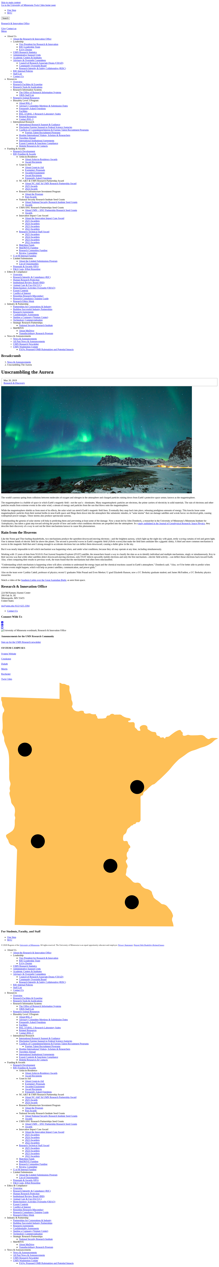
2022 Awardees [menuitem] (32, 229)
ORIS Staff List (26, 1009)
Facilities (23, 1025)
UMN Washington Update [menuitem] (25, 346)
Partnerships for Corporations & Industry (32, 1220)
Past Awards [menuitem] (31, 197)
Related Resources (27, 1030)
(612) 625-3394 (22, 606)
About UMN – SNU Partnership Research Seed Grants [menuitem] (51, 210)
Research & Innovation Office (15, 23)
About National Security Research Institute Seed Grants (51, 1116)
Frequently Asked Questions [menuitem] (32, 108)
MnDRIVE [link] (18, 328)
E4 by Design (25, 963)
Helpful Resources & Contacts (33, 1059)
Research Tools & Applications (27, 1001)
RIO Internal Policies (23, 985)
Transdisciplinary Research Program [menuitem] (36, 333)
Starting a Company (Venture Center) (30, 1231)
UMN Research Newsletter (26, 1258)
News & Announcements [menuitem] (25, 338)
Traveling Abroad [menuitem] (27, 138)
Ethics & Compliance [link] (17, 272)
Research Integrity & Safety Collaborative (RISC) (42, 982)
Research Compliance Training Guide (31, 1212)
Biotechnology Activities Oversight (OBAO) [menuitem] (34, 288)
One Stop (11, 10)
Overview (17, 995)
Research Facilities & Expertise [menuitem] (27, 84)
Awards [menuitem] (28, 205)
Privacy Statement (125, 945)
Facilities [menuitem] (23, 111)
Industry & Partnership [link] (17, 304)
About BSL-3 (25, 1017)
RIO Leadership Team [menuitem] (29, 47)
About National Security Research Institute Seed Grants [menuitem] (51, 202)
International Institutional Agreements (36, 1054)
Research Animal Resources (26, 1011)
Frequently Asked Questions (32, 1022)
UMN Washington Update (25, 1260)
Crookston (6, 659)
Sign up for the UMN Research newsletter (21, 642)
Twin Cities (6, 679)
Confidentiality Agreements (26, 1228)
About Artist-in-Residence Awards (41, 1073)
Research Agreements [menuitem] (23, 312)
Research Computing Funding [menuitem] (33, 250)
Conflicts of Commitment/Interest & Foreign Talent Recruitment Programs (54, 1043)
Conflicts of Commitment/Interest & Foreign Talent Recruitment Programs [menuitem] (54, 130)
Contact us (11, 28)
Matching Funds (26, 1159)
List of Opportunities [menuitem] (29, 264)
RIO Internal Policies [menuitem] (23, 71)
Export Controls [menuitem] (20, 290)
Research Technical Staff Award (34, 1145)
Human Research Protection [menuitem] (26, 280)
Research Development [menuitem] (24, 151)
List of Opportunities (29, 1177)
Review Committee (28, 1167)
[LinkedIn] (109, 625)
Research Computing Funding (33, 1164)
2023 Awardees (32, 1140)
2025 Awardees (32, 1134)
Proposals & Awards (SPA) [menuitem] (26, 266)
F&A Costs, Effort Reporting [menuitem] (26, 269)
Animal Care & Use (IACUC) (27, 1199)
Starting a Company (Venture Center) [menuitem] (30, 317)
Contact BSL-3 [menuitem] (26, 119)
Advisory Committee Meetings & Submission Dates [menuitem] (43, 106)
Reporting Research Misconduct (28, 1209)
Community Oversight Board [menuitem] (32, 65)
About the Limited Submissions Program (38, 1175)
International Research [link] (23, 122)
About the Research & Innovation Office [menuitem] (32, 39)
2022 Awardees (32, 1142)
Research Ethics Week (23, 1215)
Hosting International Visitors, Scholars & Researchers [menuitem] (44, 135)
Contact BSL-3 (26, 1033)
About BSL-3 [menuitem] (25, 103)
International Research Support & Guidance (39, 1038)
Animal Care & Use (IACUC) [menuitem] (27, 285)
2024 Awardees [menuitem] (32, 223)
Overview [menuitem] (17, 81)
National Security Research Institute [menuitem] (36, 325)
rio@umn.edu (7, 606)
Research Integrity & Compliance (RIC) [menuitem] (32, 277)
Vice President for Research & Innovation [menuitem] (38, 44)
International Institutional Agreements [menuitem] (36, 140)
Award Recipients (33, 1076)
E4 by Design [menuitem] (25, 49)
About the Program (34, 1108)
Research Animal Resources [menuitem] (26, 98)
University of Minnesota (29, 945)
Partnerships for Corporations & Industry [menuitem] (32, 306)
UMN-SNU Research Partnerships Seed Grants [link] (41, 207)
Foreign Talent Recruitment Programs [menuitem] (42, 132)
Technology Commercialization (28, 1233)
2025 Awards (31, 1100)
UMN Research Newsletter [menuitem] (26, 344)
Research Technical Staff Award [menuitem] (34, 231)
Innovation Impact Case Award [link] (33, 215)
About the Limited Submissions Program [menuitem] (38, 261)
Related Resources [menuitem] (27, 116)
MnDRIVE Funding (28, 1161)
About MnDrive (26, 1244)
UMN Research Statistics (25, 966)
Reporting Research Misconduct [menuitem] (28, 296)
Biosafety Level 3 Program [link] (25, 100)
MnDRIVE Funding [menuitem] (28, 247)
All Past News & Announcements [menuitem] (29, 341)
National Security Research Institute (36, 1239)
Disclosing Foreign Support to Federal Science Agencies (45, 1041)
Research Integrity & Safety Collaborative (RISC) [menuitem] (42, 68)
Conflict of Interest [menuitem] (22, 293)
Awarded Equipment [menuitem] (35, 172)
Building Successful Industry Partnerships (32, 1223)
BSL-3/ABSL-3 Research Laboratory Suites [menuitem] (40, 114)
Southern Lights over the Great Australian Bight (43, 580)
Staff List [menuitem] (17, 73)
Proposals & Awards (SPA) (26, 1180)
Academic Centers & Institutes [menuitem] (27, 57)
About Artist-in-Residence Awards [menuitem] (41, 159)
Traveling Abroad (27, 1051)
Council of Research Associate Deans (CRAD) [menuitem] (41, 63)
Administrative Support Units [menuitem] (27, 55)
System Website (8, 653)
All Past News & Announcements (29, 1255)
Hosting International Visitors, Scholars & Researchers (44, 1049)
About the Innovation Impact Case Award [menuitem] (44, 218)
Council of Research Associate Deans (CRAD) (41, 976)
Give (3, 28)
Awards (28, 1118)
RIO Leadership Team (29, 960)
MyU (9, 13)
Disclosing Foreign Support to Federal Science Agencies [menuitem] (45, 127)
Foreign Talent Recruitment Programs (42, 1046)
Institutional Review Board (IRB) (29, 1196)
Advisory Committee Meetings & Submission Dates (43, 1019)
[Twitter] (109, 622)
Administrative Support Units (27, 968)
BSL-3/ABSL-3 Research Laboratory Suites (40, 1027)
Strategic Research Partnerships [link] (28, 322)
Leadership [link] (18, 41)
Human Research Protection (26, 1193)
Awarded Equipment (35, 1086)
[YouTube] (109, 627)
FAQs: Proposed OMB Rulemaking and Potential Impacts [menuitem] (46, 349)
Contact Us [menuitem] (18, 76)
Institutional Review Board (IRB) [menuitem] (29, 282)
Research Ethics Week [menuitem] (23, 301)
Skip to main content (11, 2)
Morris (4, 669)
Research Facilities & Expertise (27, 998)
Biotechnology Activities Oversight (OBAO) (34, 1201)
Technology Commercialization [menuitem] (28, 320)
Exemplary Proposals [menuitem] (35, 170)
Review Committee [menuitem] (28, 253)
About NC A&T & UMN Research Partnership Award (50, 1097)
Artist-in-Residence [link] (28, 156)
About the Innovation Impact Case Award (44, 1132)
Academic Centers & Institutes (27, 971)
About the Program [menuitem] (34, 194)
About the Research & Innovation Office (32, 952)
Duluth (4, 664)
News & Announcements (19, 362)
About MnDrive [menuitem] (26, 330)
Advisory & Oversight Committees (29, 974)
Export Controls (20, 1204)
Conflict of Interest (22, 1207)
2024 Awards (31, 1102)
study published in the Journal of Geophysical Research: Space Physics (171, 523)
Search (5, 18)
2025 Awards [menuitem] (31, 186)
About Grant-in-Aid (34, 1081)
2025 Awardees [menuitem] (32, 221)
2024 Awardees (32, 1137)
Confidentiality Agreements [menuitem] (26, 314)
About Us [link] (11, 36)
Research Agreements (23, 1225)
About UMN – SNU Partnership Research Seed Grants (51, 1124)
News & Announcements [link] (19, 336)
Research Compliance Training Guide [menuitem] (31, 298)
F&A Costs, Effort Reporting (26, 1183)
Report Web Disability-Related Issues (149, 945)
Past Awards (31, 1110)
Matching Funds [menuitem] (26, 245)
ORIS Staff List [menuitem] (26, 95)
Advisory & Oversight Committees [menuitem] (29, 60)
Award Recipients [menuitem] (33, 162)
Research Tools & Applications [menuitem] (27, 87)
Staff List (17, 987)
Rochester (6, 674)
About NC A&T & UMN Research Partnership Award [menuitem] (50, 183)
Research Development (24, 1065)
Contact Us (12, 611)
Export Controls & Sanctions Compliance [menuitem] (38, 143)
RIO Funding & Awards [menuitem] (24, 154)
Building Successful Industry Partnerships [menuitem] (32, 309)
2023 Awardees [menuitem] (32, 226)
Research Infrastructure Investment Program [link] (39, 191)
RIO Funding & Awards (24, 1068)
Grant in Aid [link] (25, 164)
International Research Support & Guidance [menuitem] (39, 124)
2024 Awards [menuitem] (31, 189)
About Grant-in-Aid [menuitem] (34, 167)
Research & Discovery (14, 383)
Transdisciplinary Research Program (36, 1247)
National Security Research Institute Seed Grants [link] (42, 199)
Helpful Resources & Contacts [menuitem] (33, 146)
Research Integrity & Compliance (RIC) (32, 1191)
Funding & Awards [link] (16, 148)
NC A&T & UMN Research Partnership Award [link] (41, 181)
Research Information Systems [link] (27, 89)
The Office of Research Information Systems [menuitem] (40, 92)
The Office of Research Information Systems (40, 1006)
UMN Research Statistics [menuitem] (25, 52)
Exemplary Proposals (35, 1084)
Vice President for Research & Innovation (38, 958)
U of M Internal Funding (24, 1169)
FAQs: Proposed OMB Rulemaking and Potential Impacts (46, 1263)
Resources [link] (12, 79)
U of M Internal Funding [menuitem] (24, 255)
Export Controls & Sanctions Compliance (38, 1057)
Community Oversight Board (32, 979)
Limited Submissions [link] (23, 258)
